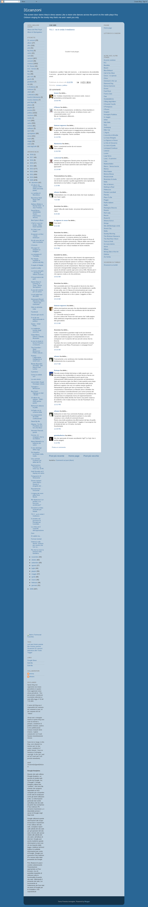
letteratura (30, 650)
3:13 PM (57, 443)
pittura (29, 105)
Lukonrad (57, 158)
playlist (29, 107)
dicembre (35, 182)
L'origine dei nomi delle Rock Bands (37, 495)
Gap (105, 96)
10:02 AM (57, 277)
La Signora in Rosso (111, 140)
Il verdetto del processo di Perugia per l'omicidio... (36, 521)
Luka (105, 161)
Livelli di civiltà (36, 268)
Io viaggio (107, 117)
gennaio (34, 585)
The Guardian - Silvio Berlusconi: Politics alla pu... (37, 350)
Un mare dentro (109, 244)
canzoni (30, 58)
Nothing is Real (109, 187)
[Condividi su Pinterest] (90, 82)
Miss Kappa (108, 171)
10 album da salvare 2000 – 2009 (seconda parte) (37, 187)
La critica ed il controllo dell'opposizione (37, 528)
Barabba (107, 65)
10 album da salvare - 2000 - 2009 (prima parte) (37, 400)
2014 (32, 166)
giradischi (30, 82)
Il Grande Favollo (110, 104)
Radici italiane (108, 202)
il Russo (57, 107)
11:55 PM (57, 151)
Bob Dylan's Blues (37, 220)
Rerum (106, 215)
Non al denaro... (109, 184)
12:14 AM (57, 169)
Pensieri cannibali (110, 192)
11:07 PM (57, 119)
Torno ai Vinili (108, 241)
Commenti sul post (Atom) (65, 460)
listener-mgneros (60, 125)
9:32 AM (57, 248)
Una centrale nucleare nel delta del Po (36, 460)
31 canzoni (31, 40)
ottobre (34, 560)
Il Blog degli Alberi (110, 101)
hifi (28, 84)
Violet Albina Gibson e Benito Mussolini (37, 336)
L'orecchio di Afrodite (111, 135)
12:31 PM (57, 404)
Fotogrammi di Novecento (36, 477)
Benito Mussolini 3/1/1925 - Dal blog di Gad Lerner (36, 366)
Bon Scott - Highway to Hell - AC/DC (37, 393)
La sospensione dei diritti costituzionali (36, 416)
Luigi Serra (107, 156)
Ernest (106, 88)
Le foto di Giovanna (110, 143)
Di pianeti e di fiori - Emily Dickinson (37, 235)
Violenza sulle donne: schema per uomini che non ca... (37, 544)
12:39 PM (57, 429)
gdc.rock (30, 76)
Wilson (106, 249)
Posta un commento (59, 447)
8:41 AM (57, 226)
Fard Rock (107, 91)
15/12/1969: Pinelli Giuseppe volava (37, 383)
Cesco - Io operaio (110, 75)
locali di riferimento (33, 97)
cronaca (59, 85)
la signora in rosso (61, 220)
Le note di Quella (109, 145)
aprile (34, 577)
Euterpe (57, 370)
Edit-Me (30, 663)
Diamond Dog (108, 83)
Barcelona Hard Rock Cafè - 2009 (36, 199)
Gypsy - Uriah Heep (36, 324)
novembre (35, 557)
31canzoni (32, 10)
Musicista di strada (110, 179)
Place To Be (108, 197)
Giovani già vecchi (37, 314)
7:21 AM (57, 200)
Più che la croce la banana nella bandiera (37, 551)
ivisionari (30, 89)
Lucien (106, 153)
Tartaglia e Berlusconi (35, 387)
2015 (32, 163)
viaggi (29, 141)
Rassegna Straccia (110, 208)
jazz (32, 644)
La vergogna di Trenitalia (36, 255)
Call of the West (109, 73)
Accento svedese (109, 60)
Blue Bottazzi (108, 70)
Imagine (106, 112)
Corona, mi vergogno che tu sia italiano (37, 436)
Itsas (105, 125)
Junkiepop (107, 127)
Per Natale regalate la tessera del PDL (37, 260)
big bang (30, 50)
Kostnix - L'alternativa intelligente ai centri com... (36, 358)
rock (28, 120)
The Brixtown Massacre (112, 236)
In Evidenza (31, 87)
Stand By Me (35, 421)
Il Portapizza (108, 107)
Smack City (107, 228)
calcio (29, 53)
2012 (32, 171)
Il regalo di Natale (37, 265)
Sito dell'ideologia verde (112, 226)
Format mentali (36, 539)
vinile (29, 144)
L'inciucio (34, 245)
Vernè (106, 246)
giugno (34, 571)
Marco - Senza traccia (111, 166)
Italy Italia (107, 122)
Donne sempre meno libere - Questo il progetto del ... (37, 483)
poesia (29, 110)
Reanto (106, 210)
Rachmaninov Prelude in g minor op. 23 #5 (37, 466)
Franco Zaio (108, 94)
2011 (31, 174)
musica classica (32, 100)
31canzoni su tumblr (111, 265)
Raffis (106, 205)
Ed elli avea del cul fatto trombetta (37, 241)
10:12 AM (57, 323)
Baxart (106, 68)
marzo (34, 580)
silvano (56, 192)
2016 (32, 160)
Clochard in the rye (110, 81)
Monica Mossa (109, 174)
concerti (30, 61)
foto (28, 74)
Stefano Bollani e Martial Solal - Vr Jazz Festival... (37, 205)
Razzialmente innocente (35, 489)
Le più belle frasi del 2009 (36, 295)
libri (36, 650)
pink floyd (30, 102)
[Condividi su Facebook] (88, 82)
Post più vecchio (91, 456)
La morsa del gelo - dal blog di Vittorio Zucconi (37, 272)
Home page (73, 456)
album (29, 43)
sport (29, 131)
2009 (32, 180)
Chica (106, 78)
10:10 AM (57, 299)
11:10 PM (57, 137)
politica (64, 85)
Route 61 (107, 218)
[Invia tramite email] (82, 82)
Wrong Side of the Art (111, 252)
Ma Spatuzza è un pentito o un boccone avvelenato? (37, 502)
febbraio (35, 582)
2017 (32, 157)
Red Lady (107, 213)
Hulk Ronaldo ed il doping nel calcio (37, 472)
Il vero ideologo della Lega (36, 448)
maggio (34, 574)
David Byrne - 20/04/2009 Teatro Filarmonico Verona (36, 214)
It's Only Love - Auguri (36, 230)
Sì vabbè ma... (36, 536)
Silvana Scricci (109, 220)
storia (29, 136)
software (30, 128)
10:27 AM (57, 364)
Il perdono (34, 372)
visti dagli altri (32, 146)
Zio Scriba (107, 257)
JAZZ (29, 92)
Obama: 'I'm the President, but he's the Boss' (36, 425)
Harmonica (58, 143)
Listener (106, 151)
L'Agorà (106, 132)
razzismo (30, 115)
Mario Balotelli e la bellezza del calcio (37, 443)
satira (29, 123)
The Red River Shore (111, 239)
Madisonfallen (108, 164)
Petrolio (106, 195)
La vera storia (36, 379)
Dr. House (30, 66)
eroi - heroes (31, 69)
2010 (32, 177)
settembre (35, 562)
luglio (34, 568)
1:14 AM (57, 185)
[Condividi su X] (86, 82)
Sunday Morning (109, 233)
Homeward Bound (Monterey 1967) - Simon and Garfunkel (37, 301)
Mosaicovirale (108, 176)
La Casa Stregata (110, 138)
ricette (29, 118)
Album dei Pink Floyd (34, 29)
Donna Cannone (109, 86)
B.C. (105, 63)
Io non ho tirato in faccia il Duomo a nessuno (37, 342)
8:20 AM (57, 214)
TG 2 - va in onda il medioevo (62, 30)
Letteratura (31, 94)
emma (32, 673)
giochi (29, 79)
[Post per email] (77, 82)
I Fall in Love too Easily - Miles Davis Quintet (36, 224)
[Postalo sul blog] (84, 82)
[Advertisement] (37, 602)
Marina (106, 169)
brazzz (56, 93)
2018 (32, 154)
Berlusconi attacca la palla (37, 406)
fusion (36, 644)
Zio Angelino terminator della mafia (37, 454)
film (28, 71)
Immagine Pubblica (110, 114)
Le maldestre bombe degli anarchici (36, 330)
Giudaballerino (109, 99)
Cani (32, 533)
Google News (32, 660)
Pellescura (107, 189)
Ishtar (106, 120)
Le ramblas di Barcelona (35, 194)
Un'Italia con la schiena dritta (36, 411)
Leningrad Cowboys (110, 148)
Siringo (106, 223)
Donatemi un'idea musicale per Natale (37, 509)
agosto (34, 565)
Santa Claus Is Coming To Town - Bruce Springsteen (36, 284)
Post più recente (56, 456)
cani (28, 56)
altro (28, 45)
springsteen (31, 133)
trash (29, 138)
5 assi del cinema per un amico (37, 291)
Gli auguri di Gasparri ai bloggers (35, 249)
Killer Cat (107, 130)
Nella (105, 182)
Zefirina (106, 254)
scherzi (29, 126)
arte (28, 48)
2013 (32, 169)
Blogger (87, 901)
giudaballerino (59, 435)
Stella (106, 231)
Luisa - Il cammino (110, 158)
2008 (32, 589)
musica (32, 646)
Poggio (106, 200)
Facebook (34, 312)
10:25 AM (57, 350)
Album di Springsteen (34, 32)
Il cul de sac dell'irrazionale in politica (37, 319)
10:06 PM (57, 100)
